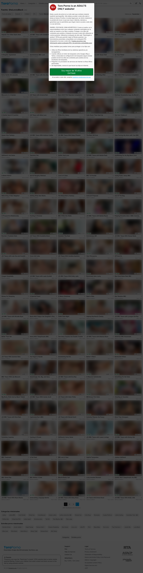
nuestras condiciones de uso (81, 77)
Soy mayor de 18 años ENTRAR (71, 71)
